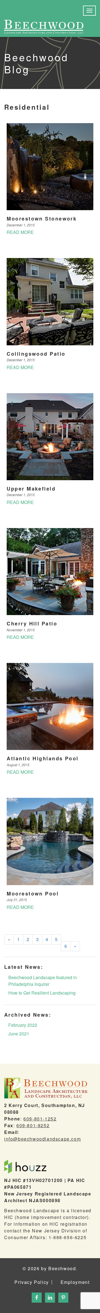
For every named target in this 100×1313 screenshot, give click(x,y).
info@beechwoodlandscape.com (42, 1139)
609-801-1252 (39, 1118)
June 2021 (18, 1033)
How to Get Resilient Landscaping (42, 993)
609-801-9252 (32, 1125)
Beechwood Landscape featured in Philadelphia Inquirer (42, 980)
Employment (75, 1282)
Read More (20, 232)
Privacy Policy (31, 1282)
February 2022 (22, 1025)
